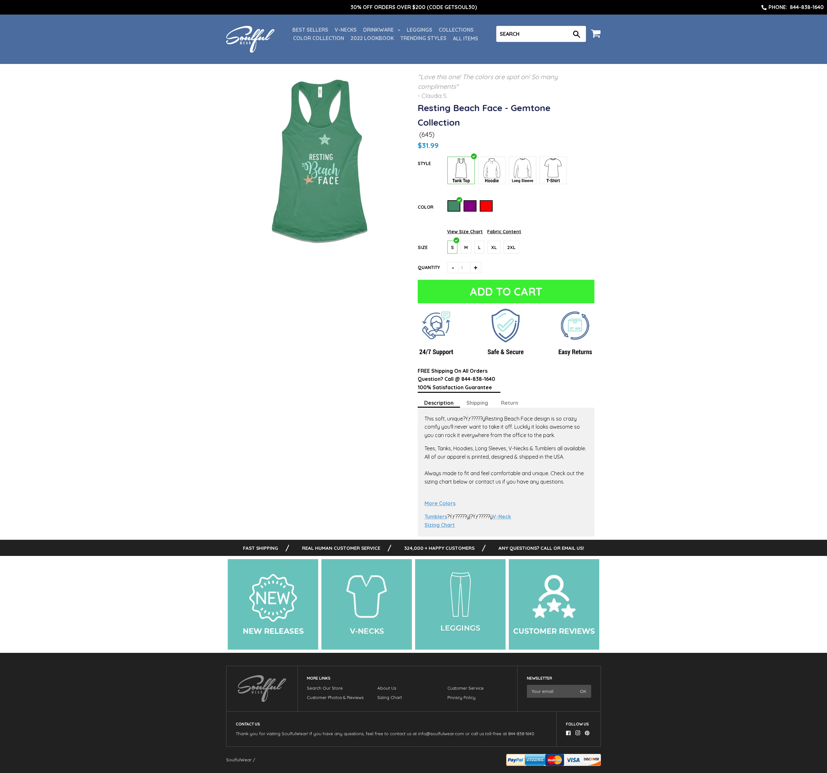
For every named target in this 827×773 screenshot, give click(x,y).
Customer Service (465, 688)
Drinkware (379, 29)
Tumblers (435, 516)
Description (439, 403)
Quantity (429, 267)
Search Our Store (325, 688)
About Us (386, 688)
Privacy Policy (461, 697)
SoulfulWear (239, 759)
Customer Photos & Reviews (335, 697)
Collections (456, 29)
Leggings (419, 29)
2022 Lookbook (372, 38)
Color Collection (318, 38)
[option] (413, 7)
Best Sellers (310, 29)
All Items (465, 38)
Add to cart (506, 291)
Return (509, 403)
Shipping (477, 403)
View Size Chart (465, 232)
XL (494, 247)
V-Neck (502, 516)
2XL (511, 247)
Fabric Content (504, 232)
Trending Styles (423, 38)
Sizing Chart (439, 525)
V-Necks (346, 29)
